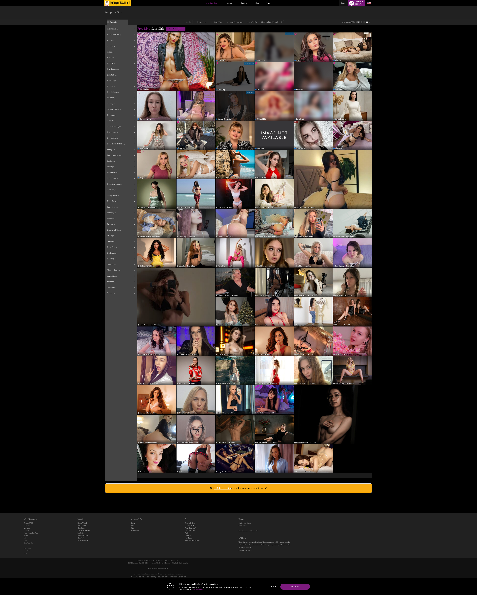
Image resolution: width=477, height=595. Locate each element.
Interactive (27, 528)
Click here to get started (245, 550)
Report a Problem (190, 523)
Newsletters (188, 538)
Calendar (26, 530)
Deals (25, 553)
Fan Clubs (81, 533)
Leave (273, 587)
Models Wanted (82, 523)
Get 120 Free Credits (244, 523)
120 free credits (222, 488)
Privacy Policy (197, 589)
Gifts (132, 528)
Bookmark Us (242, 525)
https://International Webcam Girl (248, 531)
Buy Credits (27, 548)
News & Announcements (192, 540)
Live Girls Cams (211, 3)
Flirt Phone (27, 551)
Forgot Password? (190, 528)
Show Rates (81, 528)
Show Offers (81, 538)
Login (343, 3)
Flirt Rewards (135, 530)
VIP (25, 538)
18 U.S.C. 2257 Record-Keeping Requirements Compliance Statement (158, 577)
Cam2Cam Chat (28, 543)
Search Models (82, 525)
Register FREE (28, 523)
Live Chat (27, 525)
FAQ (186, 533)
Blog (257, 3)
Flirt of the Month (83, 540)
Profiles (244, 3)
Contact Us (188, 535)
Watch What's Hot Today (31, 533)
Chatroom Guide (190, 530)
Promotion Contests (83, 535)
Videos (229, 3)
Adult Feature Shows (84, 530)
